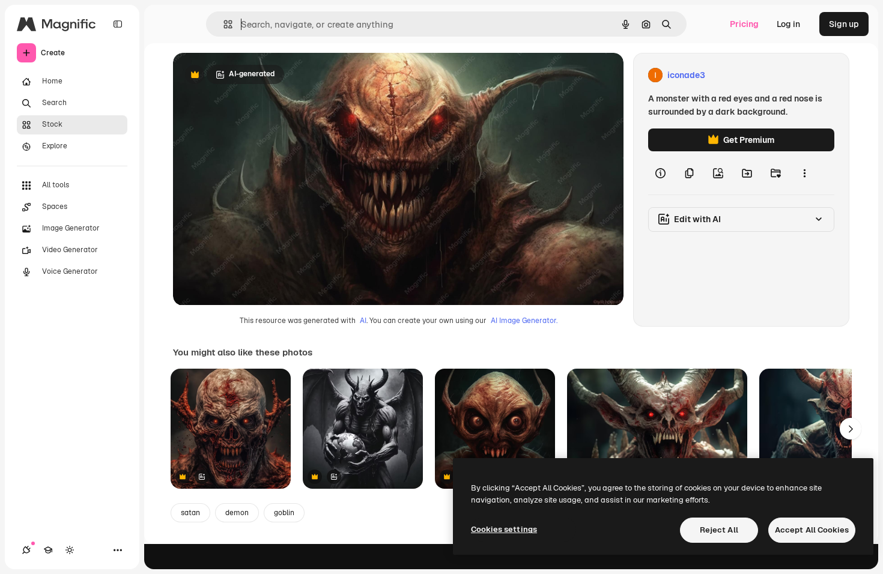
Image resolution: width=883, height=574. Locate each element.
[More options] (804, 173)
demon (237, 513)
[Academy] (48, 550)
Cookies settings (504, 529)
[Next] (850, 429)
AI (363, 320)
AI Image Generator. (524, 320)
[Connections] (26, 550)
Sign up (844, 24)
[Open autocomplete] (223, 24)
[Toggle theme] (69, 550)
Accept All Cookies (812, 530)
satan (190, 513)
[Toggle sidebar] (117, 24)
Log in (788, 24)
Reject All (719, 530)
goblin (284, 513)
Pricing (744, 24)
